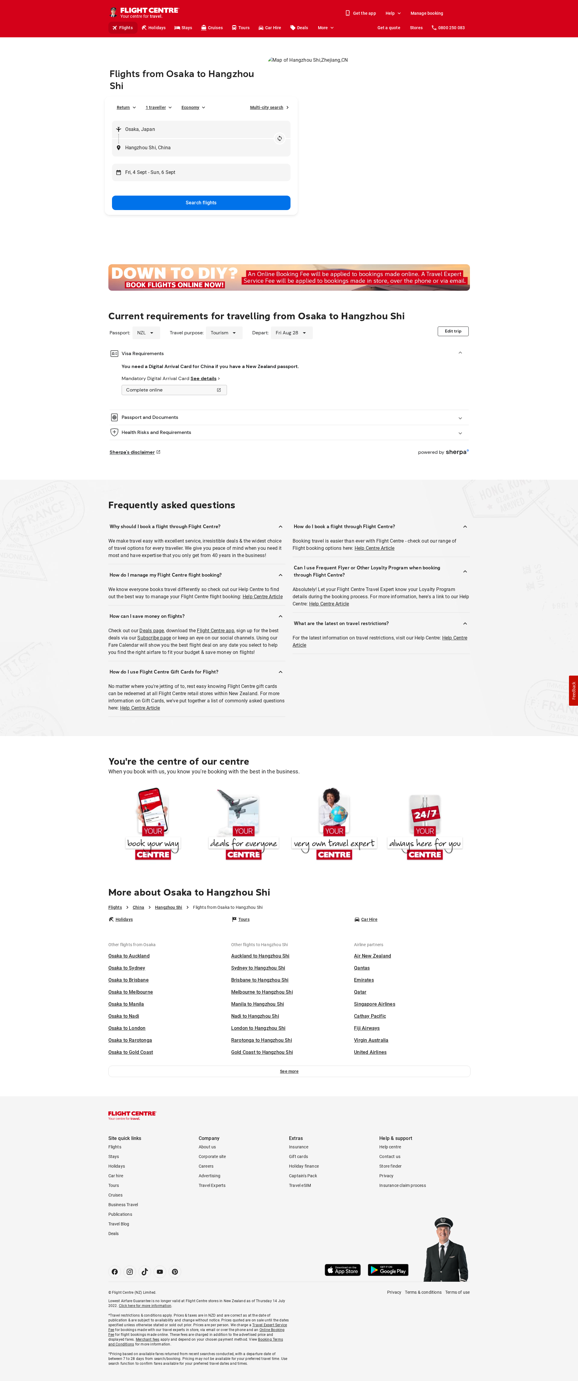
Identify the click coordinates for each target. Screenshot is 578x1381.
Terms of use (457, 1292)
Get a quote (389, 27)
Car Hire (273, 27)
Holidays (157, 27)
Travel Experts (212, 1185)
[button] (289, 1071)
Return (123, 107)
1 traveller (156, 107)
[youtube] (160, 1271)
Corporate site (212, 1156)
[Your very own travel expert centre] (334, 825)
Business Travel (123, 1204)
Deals (302, 27)
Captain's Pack (303, 1175)
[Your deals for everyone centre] (243, 825)
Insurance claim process (402, 1185)
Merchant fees (148, 1339)
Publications (120, 1214)
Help (390, 13)
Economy (190, 107)
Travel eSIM (300, 1185)
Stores (416, 27)
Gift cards (298, 1156)
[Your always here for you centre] (425, 825)
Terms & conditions (423, 1292)
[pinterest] (175, 1271)
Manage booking (427, 13)
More (323, 27)
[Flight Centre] (132, 1115)
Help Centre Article (263, 596)
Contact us (389, 1156)
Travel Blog (118, 1224)
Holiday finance (304, 1166)
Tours (244, 27)
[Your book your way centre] (153, 825)
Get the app (364, 13)
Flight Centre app (215, 630)
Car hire (115, 1175)
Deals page (151, 630)
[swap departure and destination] (280, 138)
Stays (187, 27)
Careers (206, 1166)
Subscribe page (154, 638)
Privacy (386, 1175)
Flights (126, 27)
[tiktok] (144, 1271)
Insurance (298, 1146)
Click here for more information (145, 1306)
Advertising (209, 1175)
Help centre (390, 1146)
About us (207, 1146)
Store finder (390, 1166)
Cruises (215, 27)
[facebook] (114, 1271)
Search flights (201, 203)
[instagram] (129, 1271)
